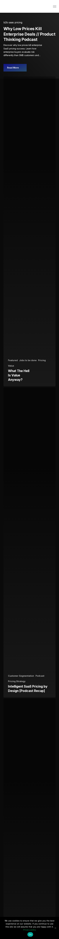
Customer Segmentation (21, 676)
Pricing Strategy (16, 681)
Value (11, 365)
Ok (30, 934)
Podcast (40, 676)
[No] (55, 927)
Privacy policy (29, 930)
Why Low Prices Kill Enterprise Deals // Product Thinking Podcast (29, 34)
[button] (54, 6)
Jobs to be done (28, 360)
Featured (13, 360)
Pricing (42, 360)
